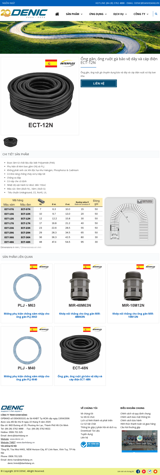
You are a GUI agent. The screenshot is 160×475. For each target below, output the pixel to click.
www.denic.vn (16, 439)
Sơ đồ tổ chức (88, 416)
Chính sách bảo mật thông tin (135, 416)
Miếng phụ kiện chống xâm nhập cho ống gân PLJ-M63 (26, 315)
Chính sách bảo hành (131, 420)
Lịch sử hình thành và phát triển (96, 420)
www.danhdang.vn (26, 442)
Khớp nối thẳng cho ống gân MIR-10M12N (133, 315)
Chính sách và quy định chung (135, 413)
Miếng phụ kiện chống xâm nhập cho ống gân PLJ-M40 (26, 378)
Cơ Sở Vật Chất (88, 423)
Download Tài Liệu (90, 430)
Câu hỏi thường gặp (130, 427)
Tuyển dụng (87, 434)
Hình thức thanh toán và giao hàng (137, 423)
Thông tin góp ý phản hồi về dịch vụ (99, 427)
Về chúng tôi (87, 413)
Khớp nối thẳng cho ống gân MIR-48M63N (80, 315)
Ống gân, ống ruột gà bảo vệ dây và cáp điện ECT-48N (80, 378)
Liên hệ (98, 83)
